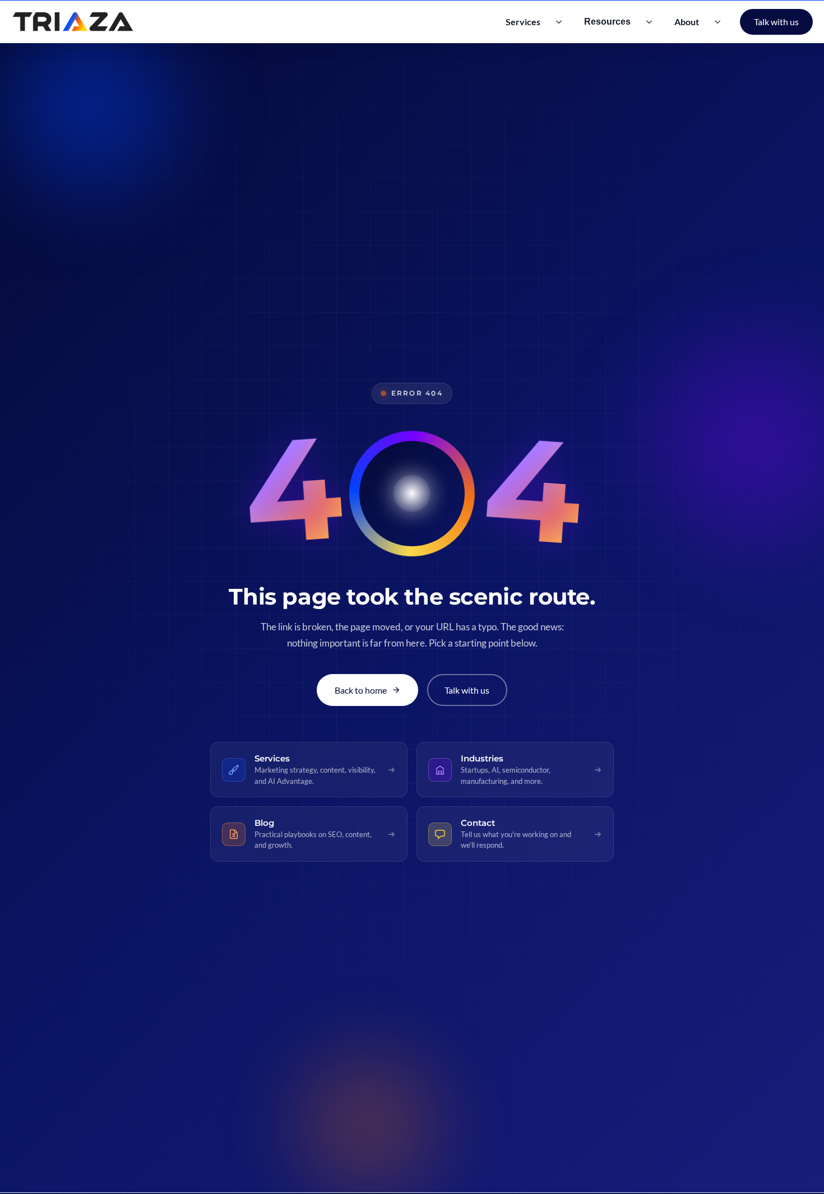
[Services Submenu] (562, 22)
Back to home (361, 690)
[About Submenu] (721, 22)
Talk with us (776, 21)
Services (523, 21)
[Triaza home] (73, 22)
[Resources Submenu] (652, 22)
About (686, 21)
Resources (607, 21)
